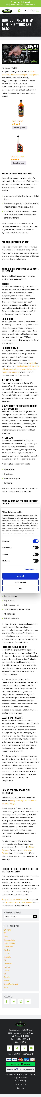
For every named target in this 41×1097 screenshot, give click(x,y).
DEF (5, 933)
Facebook (6, 1000)
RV (5, 973)
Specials (7, 977)
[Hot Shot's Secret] (7, 10)
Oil (5, 960)
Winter (6, 987)
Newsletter (7, 957)
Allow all (20, 576)
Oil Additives (8, 963)
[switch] (36, 547)
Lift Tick (7, 953)
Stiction (6, 980)
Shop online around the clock (14, 899)
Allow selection (20, 582)
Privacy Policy (20, 1080)
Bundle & (20, 3)
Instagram (20, 1000)
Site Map (20, 1088)
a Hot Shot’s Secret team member (18, 902)
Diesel (6, 936)
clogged (32, 363)
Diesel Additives (9, 940)
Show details (29, 569)
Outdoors (7, 967)
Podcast (7, 970)
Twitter (13, 1000)
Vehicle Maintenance (11, 983)
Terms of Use (20, 1084)
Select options (20, 127)
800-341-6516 (20, 10)
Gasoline (7, 950)
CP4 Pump (7, 929)
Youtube (28, 1000)
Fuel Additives (8, 946)
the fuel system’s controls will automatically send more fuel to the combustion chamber (20, 369)
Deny (20, 588)
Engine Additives (9, 943)
